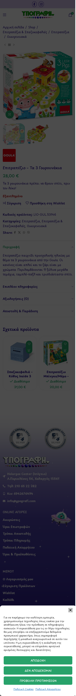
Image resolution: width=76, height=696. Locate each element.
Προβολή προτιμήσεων (38, 680)
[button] (70, 610)
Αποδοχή (38, 660)
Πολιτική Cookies (23, 689)
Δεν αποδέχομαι (38, 670)
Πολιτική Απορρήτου (48, 689)
